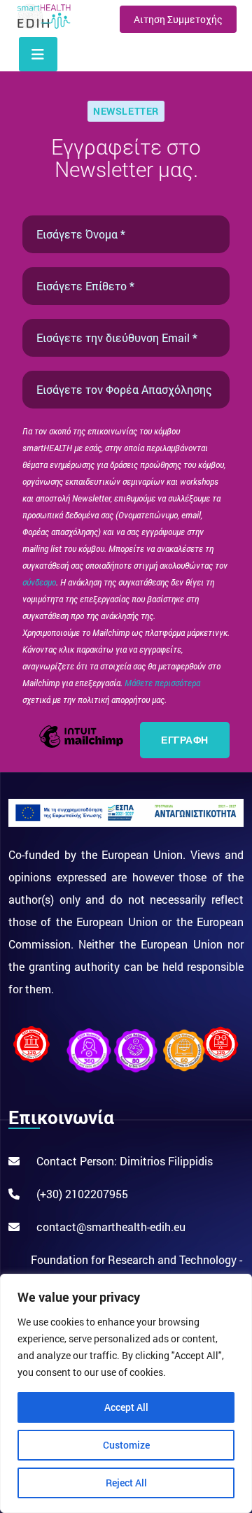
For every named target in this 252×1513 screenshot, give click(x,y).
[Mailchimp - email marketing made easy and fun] (81, 746)
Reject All (126, 1482)
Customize (126, 1444)
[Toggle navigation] (38, 54)
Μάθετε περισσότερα (162, 682)
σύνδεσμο (39, 582)
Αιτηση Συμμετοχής (178, 19)
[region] (126, 1393)
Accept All (126, 1407)
